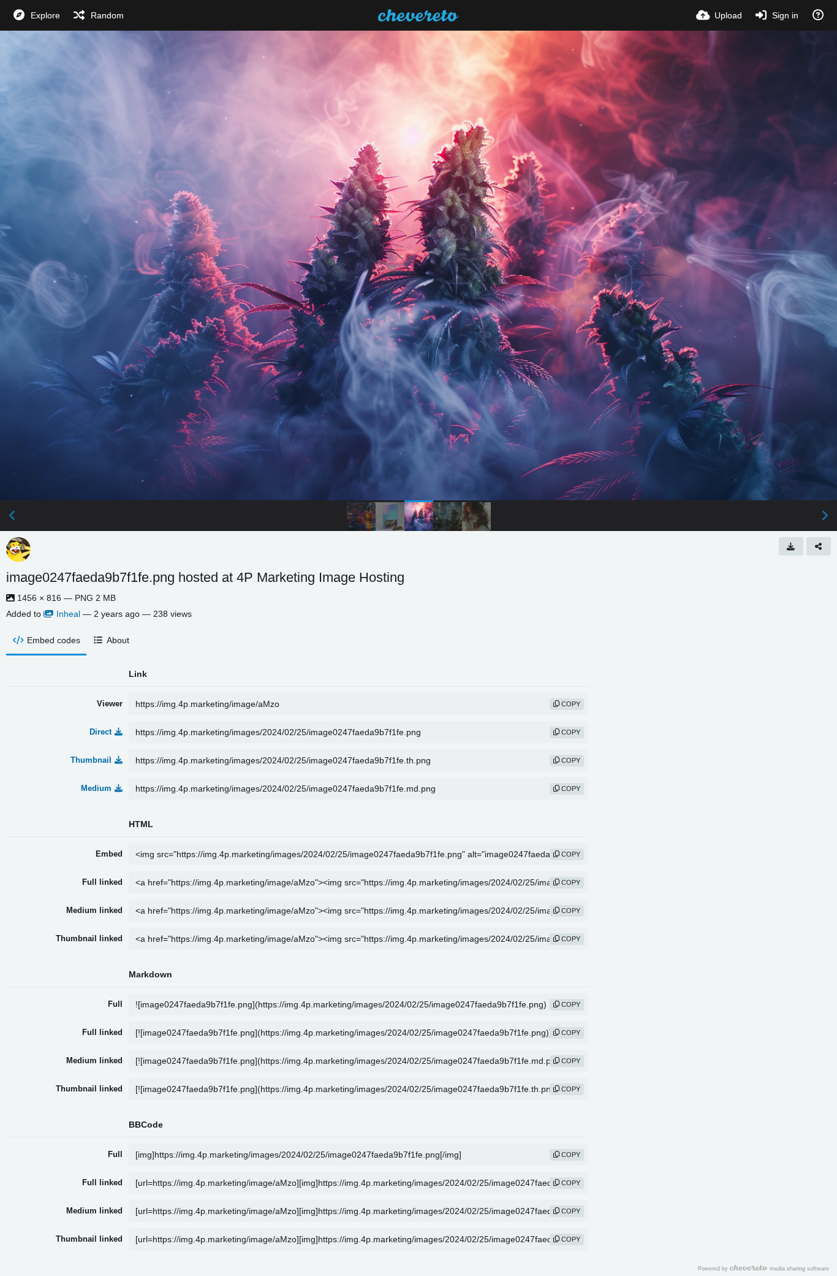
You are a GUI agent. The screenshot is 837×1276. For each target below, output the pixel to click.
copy (569, 704)
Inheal (68, 614)
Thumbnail (91, 760)
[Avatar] (18, 549)
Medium (96, 788)
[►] (824, 515)
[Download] (791, 546)
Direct (100, 731)
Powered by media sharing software (763, 1268)
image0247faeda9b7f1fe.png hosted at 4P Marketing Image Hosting (205, 577)
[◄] (12, 515)
